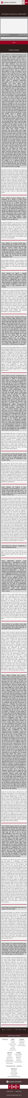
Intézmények (10, 1057)
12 (19, 1029)
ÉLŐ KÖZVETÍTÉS (10, 1066)
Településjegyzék (10, 1060)
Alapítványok (10, 1058)
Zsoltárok (18, 1060)
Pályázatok (12, 1048)
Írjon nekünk (10, 1091)
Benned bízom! (12, 1050)
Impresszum (18, 1091)
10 (16, 1029)
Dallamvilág (18, 1055)
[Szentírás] (18, 1086)
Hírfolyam (13, 1041)
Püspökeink (21, 1042)
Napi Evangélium (18, 1061)
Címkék (12, 1047)
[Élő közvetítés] (14, 1086)
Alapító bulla (22, 1044)
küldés (14, 42)
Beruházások (9, 1063)
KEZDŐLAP (5, 1039)
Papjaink (9, 1054)
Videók (12, 1042)
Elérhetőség (14, 1072)
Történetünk (22, 1041)
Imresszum (14, 1070)
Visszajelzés (14, 1075)
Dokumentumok (9, 1061)
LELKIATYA (19, 1066)
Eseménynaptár (12, 1044)
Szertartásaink (18, 1054)
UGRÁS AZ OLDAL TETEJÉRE (14, 1035)
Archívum (13, 1045)
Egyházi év (18, 1057)
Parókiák (10, 1055)
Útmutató (18, 1058)
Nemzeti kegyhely (22, 1045)
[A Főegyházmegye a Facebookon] (9, 1086)
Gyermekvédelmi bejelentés (14, 1076)
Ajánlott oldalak (14, 1073)
